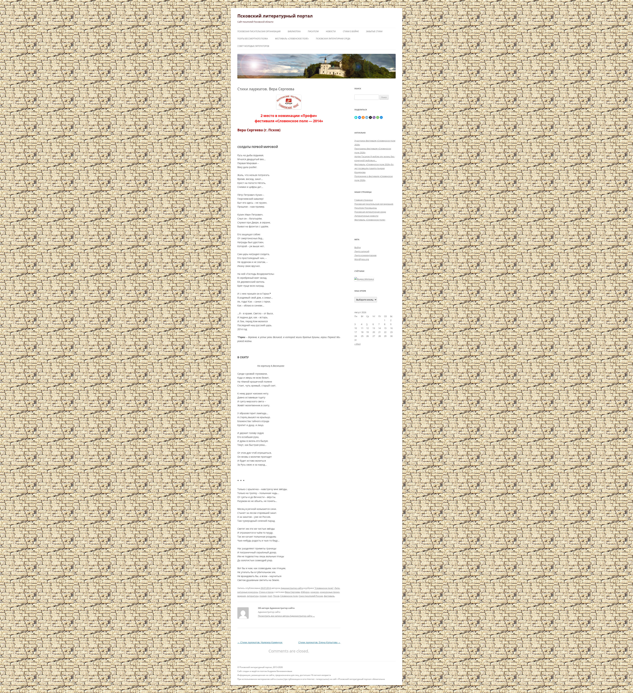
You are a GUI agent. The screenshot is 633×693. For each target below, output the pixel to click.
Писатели (313, 31)
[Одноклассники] (363, 117)
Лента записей (361, 251)
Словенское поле (289, 595)
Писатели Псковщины (365, 207)
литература (252, 595)
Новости (331, 31)
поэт (270, 595)
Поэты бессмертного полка (252, 38)
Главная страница (363, 199)
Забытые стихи (374, 31)
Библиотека (294, 31)
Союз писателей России (311, 595)
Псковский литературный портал (275, 16)
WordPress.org (361, 259)
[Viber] (374, 117)
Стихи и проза (266, 592)
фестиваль (329, 595)
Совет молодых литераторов (253, 46)
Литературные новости (366, 215)
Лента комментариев (365, 255)
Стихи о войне (351, 31)
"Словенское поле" (323, 588)
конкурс (315, 592)
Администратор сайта (292, 588)
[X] (370, 117)
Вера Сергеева (292, 592)
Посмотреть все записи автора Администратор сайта (286, 615)
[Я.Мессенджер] (355, 117)
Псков (276, 595)
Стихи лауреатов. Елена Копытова (319, 642)
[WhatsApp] (377, 117)
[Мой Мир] (381, 117)
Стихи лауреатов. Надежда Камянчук (259, 642)
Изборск (305, 592)
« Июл (357, 343)
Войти (357, 247)
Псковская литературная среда (333, 38)
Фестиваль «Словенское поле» (292, 38)
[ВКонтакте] (359, 117)
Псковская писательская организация (259, 31)
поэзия (263, 595)
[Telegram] (366, 117)
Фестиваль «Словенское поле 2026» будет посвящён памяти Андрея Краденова (374, 168)
